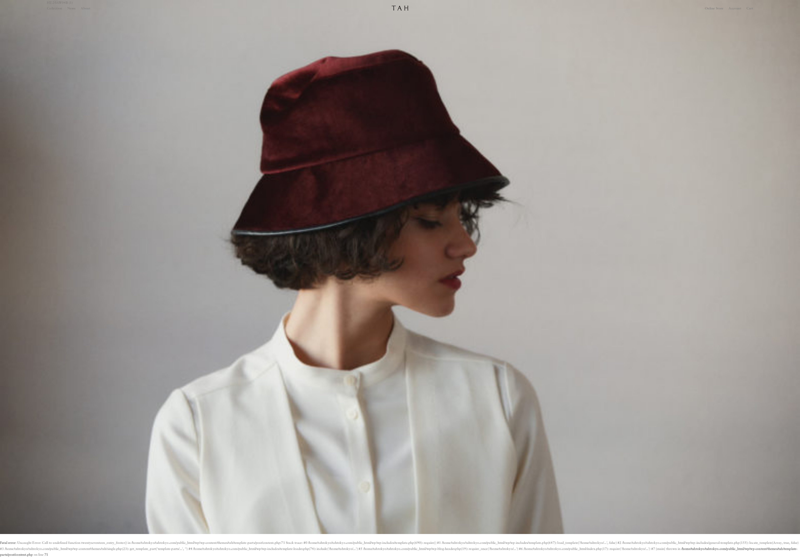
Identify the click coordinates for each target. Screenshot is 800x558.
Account (735, 8)
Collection (54, 8)
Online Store (714, 8)
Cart (749, 8)
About (85, 8)
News (71, 8)
